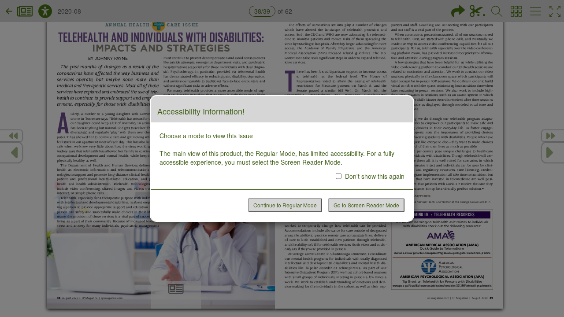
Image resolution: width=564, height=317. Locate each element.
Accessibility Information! (201, 111)
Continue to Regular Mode (285, 205)
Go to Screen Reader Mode (366, 205)
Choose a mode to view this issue (206, 135)
